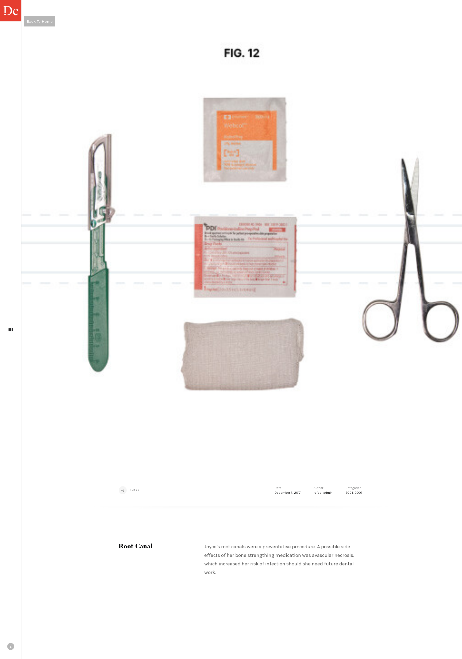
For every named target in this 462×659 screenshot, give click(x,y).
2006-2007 (354, 493)
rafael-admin (323, 493)
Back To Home (40, 21)
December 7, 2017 (288, 493)
